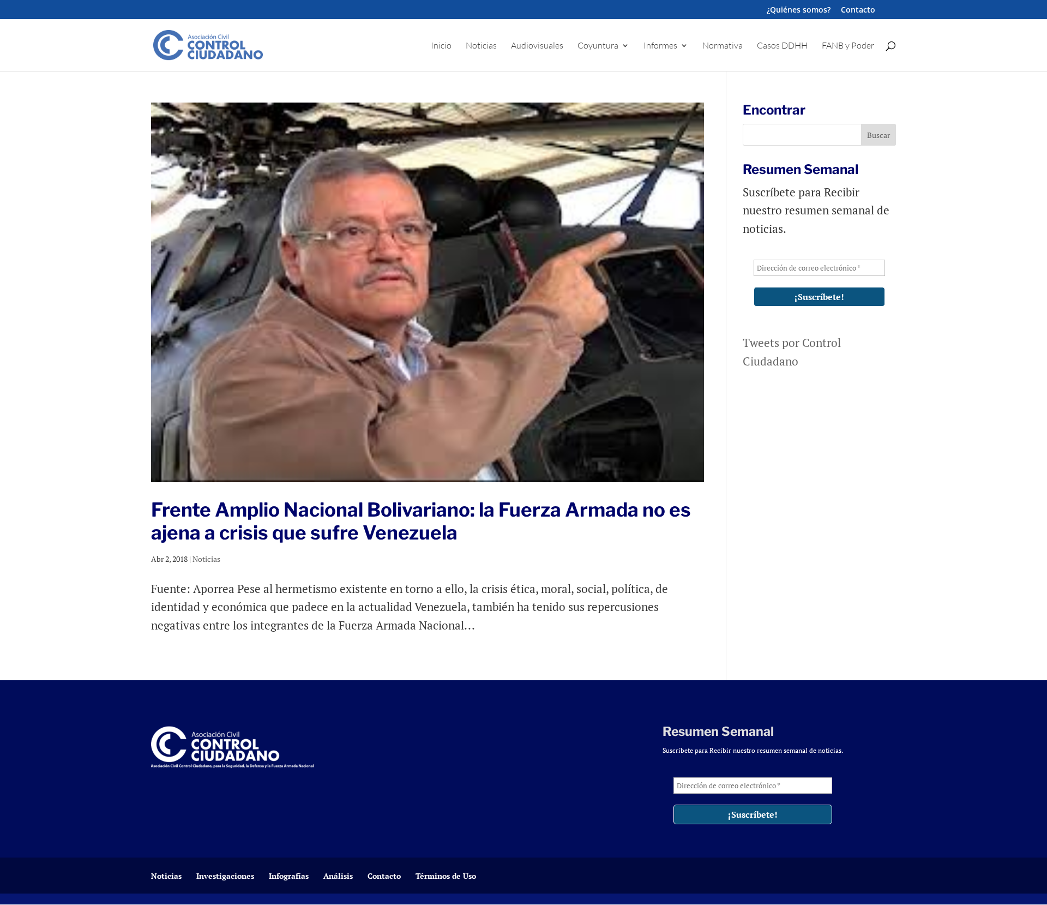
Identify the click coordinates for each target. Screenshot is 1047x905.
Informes (660, 46)
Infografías (289, 876)
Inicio (441, 46)
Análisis (338, 876)
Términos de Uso (446, 876)
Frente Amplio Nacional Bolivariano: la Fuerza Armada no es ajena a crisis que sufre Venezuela (421, 521)
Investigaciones (225, 876)
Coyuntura (597, 46)
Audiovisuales (537, 46)
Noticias (481, 46)
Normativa (722, 46)
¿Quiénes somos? (799, 10)
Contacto (858, 10)
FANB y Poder (848, 46)
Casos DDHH (782, 46)
